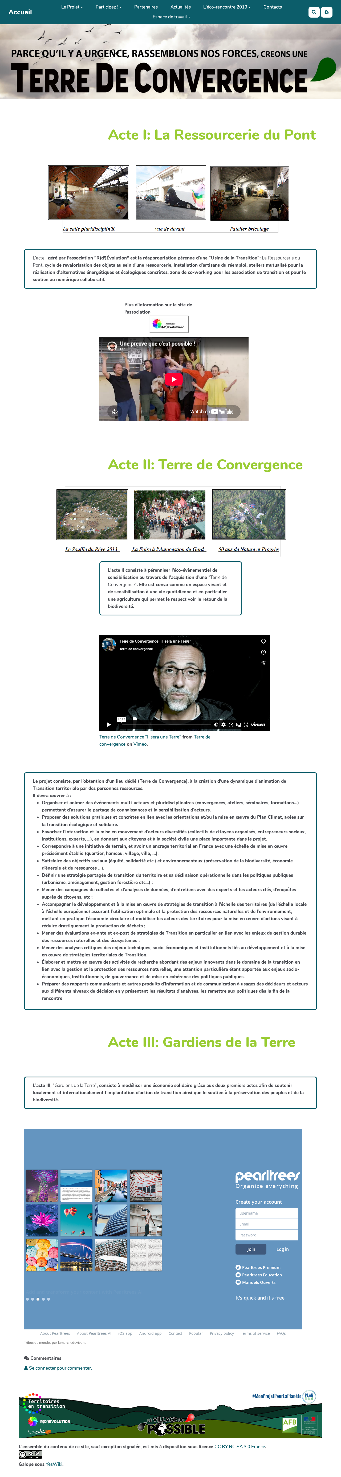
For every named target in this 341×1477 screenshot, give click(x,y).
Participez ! (107, 7)
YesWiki (54, 1464)
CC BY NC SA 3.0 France (239, 1447)
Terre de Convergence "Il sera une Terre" (140, 737)
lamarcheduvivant (72, 1342)
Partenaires (146, 7)
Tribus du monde (37, 1342)
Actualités (180, 7)
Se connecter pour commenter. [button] (60, 1368)
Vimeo (140, 744)
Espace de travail (170, 17)
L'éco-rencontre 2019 (225, 7)
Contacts (272, 7)
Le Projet (70, 7)
